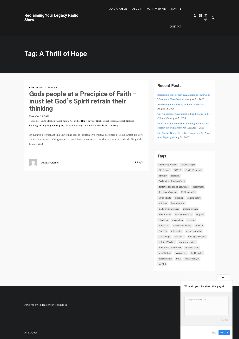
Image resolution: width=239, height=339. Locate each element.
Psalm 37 (163, 231)
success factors (192, 247)
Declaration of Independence (172, 181)
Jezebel (121, 120)
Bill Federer (164, 170)
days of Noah (95, 120)
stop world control (187, 242)
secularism (179, 236)
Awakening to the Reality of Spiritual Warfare (180, 104)
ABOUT (136, 9)
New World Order (183, 214)
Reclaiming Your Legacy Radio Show (51, 18)
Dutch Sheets (165, 198)
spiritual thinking (73, 125)
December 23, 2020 (39, 116)
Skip (214, 332)
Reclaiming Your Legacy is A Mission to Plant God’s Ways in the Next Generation (183, 96)
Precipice (58, 125)
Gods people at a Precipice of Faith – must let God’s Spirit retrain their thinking (82, 101)
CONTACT (175, 27)
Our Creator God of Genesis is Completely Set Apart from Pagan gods (183, 135)
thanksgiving (181, 253)
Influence (52, 87)
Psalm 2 (199, 225)
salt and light (165, 236)
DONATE (176, 9)
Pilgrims (200, 214)
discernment (198, 187)
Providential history (182, 225)
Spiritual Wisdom (92, 125)
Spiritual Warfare (167, 242)
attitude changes (187, 164)
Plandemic (163, 220)
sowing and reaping (197, 236)
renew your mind (194, 231)
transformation (165, 259)
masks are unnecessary (169, 209)
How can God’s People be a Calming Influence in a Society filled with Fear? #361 (183, 125)
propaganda (164, 225)
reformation (176, 231)
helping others (193, 198)
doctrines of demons (168, 192)
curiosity (163, 176)
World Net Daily (110, 125)
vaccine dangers (192, 259)
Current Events (37, 87)
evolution (179, 198)
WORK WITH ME (156, 9)
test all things (165, 253)
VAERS (162, 264)
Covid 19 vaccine (193, 170)
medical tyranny (190, 209)
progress (190, 220)
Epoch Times (109, 120)
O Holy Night (46, 125)
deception (175, 176)
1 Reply (139, 162)
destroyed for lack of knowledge (173, 187)
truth (178, 259)
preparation (177, 220)
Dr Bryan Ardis (188, 192)
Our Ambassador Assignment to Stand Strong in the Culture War (183, 115)
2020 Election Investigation (55, 120)
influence (163, 203)
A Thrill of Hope (78, 120)
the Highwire (197, 253)
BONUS (177, 170)
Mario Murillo (177, 203)
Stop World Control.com (170, 247)
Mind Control (165, 214)
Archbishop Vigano (167, 164)
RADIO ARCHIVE (117, 9)
